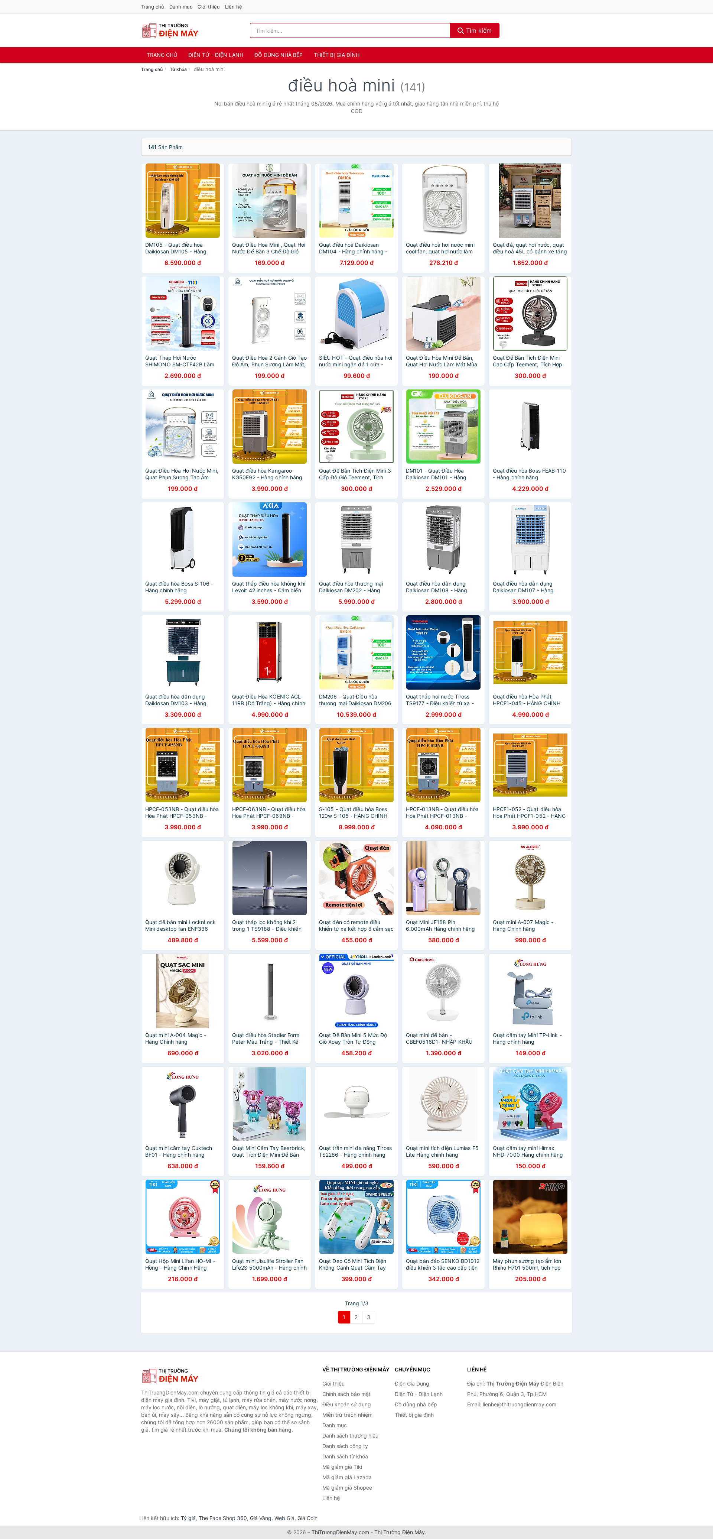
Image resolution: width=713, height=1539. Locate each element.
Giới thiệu (209, 7)
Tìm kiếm (478, 30)
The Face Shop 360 (223, 1518)
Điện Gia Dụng (412, 1383)
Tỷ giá (188, 1518)
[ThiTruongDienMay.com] (170, 30)
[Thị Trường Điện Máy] (178, 1376)
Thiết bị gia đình (336, 55)
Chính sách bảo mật (346, 1394)
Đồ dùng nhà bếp (278, 55)
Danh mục (180, 7)
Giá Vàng (260, 1518)
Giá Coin (307, 1518)
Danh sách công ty (345, 1446)
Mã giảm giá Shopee (347, 1487)
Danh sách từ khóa (345, 1456)
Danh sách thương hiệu (350, 1435)
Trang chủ (152, 7)
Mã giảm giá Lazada (347, 1477)
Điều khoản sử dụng (346, 1404)
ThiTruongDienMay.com (340, 1532)
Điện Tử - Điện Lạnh (215, 55)
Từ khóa (178, 69)
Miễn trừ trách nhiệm (347, 1415)
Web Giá (284, 1518)
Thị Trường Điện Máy (399, 1532)
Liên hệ (233, 7)
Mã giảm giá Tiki (342, 1467)
